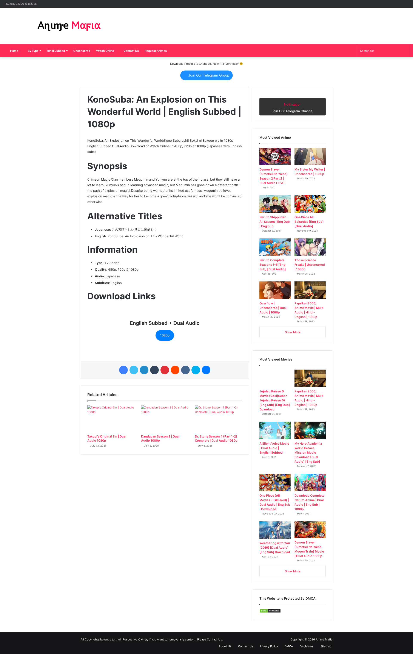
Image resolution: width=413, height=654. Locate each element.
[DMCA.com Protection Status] (270, 612)
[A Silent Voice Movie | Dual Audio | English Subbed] (275, 430)
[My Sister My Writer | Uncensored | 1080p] (310, 156)
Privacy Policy (268, 646)
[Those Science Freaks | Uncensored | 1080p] (310, 247)
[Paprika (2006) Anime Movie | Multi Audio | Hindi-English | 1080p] (310, 290)
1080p (165, 335)
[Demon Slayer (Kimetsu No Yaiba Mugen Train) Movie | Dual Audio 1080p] (310, 529)
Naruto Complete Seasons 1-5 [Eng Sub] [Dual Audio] (272, 264)
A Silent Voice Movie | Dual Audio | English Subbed (274, 448)
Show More (292, 332)
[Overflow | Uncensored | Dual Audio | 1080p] (275, 290)
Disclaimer (306, 646)
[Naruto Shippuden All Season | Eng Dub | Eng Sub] (275, 204)
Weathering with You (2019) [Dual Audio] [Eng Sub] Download (274, 547)
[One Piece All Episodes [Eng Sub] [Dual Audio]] (310, 204)
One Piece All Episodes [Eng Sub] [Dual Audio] (309, 221)
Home (13, 50)
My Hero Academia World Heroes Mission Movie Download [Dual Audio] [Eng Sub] (308, 452)
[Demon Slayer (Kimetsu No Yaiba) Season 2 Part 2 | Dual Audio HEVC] (275, 156)
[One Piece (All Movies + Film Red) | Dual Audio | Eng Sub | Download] (275, 482)
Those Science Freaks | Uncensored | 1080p (309, 264)
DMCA (288, 646)
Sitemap (325, 646)
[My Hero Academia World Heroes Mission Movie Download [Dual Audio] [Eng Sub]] (310, 430)
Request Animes (156, 50)
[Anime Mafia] (68, 26)
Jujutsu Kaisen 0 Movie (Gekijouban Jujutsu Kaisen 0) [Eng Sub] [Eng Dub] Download (274, 400)
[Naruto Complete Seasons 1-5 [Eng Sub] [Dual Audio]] (275, 247)
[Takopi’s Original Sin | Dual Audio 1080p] (111, 418)
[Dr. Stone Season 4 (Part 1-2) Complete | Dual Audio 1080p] (218, 418)
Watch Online (105, 50)
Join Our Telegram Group (208, 75)
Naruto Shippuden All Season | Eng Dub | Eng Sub (274, 221)
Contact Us (131, 50)
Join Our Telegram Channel (292, 107)
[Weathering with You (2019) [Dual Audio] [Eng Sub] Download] (275, 530)
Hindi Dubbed (56, 50)
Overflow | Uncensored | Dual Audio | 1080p (273, 307)
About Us (224, 646)
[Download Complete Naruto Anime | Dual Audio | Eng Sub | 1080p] (310, 482)
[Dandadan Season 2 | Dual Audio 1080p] (164, 418)
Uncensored (81, 50)
